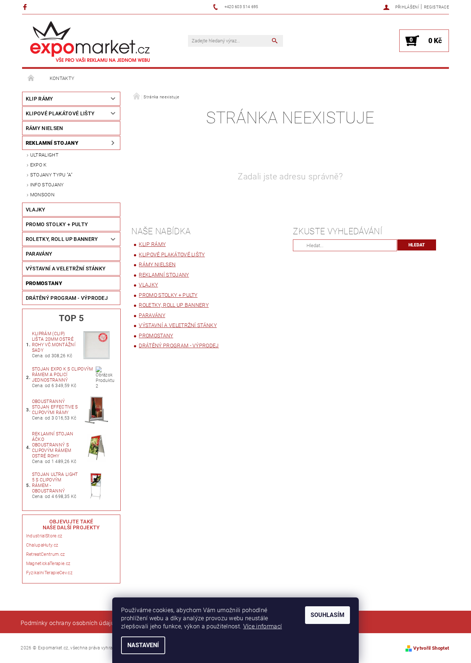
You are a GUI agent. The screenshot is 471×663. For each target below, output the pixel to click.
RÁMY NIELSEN (44, 128)
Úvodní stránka (31, 78)
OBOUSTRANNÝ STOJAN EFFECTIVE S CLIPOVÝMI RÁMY (55, 407)
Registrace (436, 7)
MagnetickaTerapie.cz (48, 563)
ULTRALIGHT (44, 155)
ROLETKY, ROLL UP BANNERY (62, 239)
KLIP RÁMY (39, 99)
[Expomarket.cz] (90, 41)
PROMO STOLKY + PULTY (57, 224)
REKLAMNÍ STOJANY (52, 143)
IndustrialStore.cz (44, 536)
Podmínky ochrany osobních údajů (67, 623)
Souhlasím (327, 614)
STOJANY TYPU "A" (51, 175)
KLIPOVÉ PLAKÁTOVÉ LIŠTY (60, 113)
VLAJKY (36, 210)
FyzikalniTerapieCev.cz (49, 572)
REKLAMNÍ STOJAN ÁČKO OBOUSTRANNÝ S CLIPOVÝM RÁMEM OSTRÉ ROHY (53, 445)
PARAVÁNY (39, 254)
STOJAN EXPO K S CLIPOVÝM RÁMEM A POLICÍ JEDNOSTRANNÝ (62, 374)
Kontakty (62, 78)
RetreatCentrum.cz (45, 554)
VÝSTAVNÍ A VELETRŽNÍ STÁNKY (66, 268)
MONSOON (42, 194)
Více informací (262, 626)
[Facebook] (26, 7)
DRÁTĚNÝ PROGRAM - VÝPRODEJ (67, 298)
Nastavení (143, 645)
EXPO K (38, 165)
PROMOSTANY (44, 283)
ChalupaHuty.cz (42, 545)
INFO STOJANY (47, 184)
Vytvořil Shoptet (431, 648)
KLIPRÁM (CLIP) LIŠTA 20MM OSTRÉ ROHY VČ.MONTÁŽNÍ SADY (53, 342)
